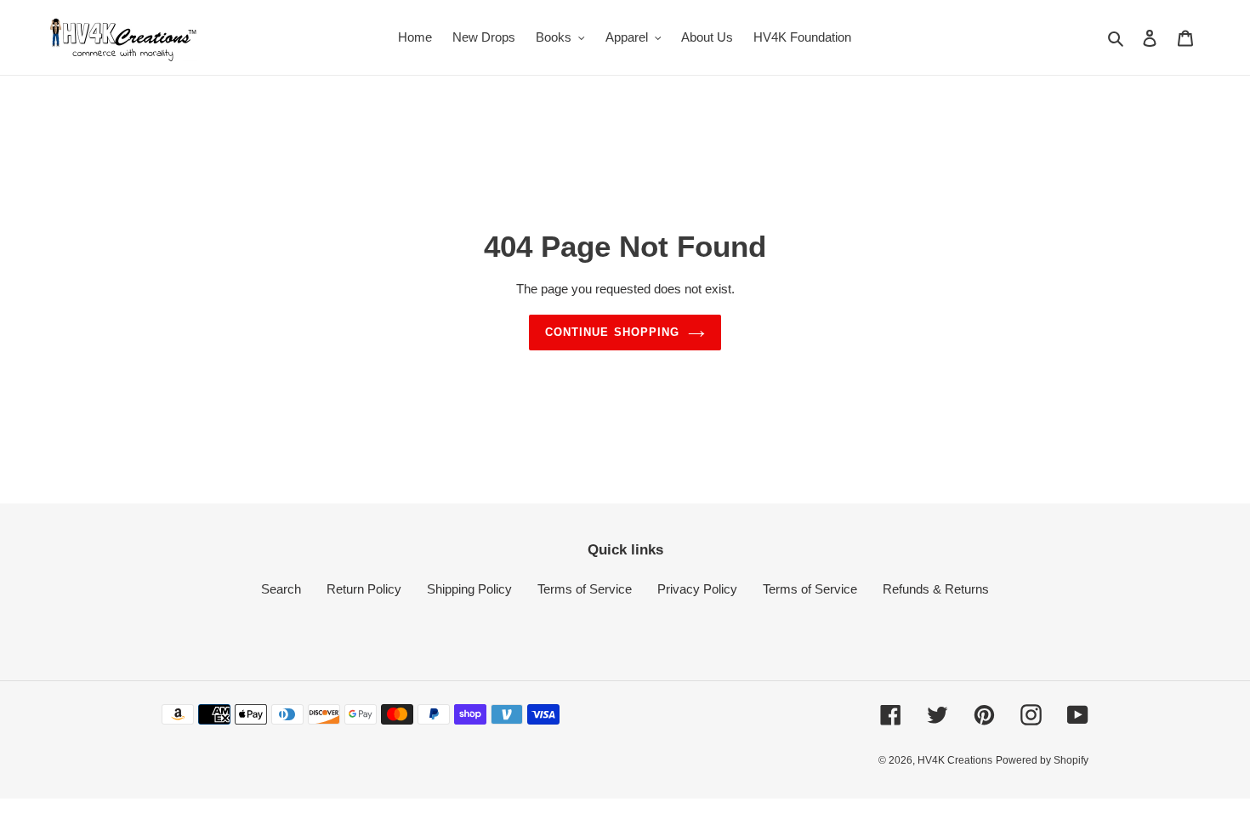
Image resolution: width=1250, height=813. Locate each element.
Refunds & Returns (936, 589)
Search (281, 589)
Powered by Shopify (1042, 760)
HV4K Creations (955, 760)
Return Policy (364, 589)
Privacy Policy (697, 589)
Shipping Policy (469, 589)
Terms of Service (584, 589)
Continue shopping (612, 332)
